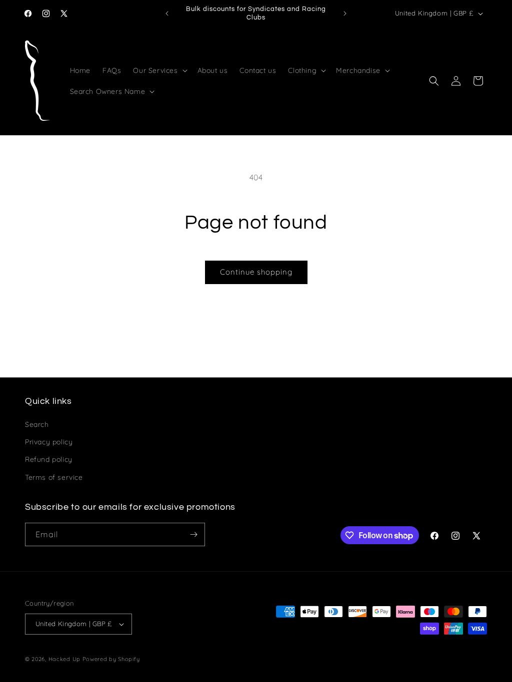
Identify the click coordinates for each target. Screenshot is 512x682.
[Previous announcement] (167, 13)
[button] (159, 70)
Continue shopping (256, 272)
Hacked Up (64, 659)
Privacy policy (48, 441)
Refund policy (48, 459)
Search (37, 424)
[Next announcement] (345, 13)
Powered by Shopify (111, 659)
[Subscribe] (193, 534)
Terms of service (54, 477)
